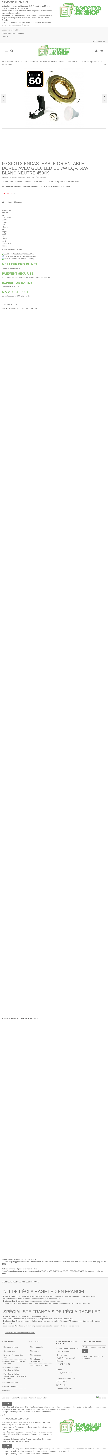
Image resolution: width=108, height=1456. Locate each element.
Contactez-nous (9, 1351)
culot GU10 (6, 243)
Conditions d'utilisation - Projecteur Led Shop (12, 1369)
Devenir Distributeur (10, 1387)
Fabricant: (5, 177)
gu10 (4, 234)
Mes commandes (36, 1347)
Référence (21, 177)
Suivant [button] (104, 98)
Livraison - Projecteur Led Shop (13, 1356)
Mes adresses (35, 1355)
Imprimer (8, 202)
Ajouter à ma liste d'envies (12, 249)
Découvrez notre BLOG (11, 30)
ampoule (5, 232)
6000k (4, 220)
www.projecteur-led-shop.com (20, 1333)
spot (3, 225)
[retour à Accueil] (3, 61)
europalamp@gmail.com (66, 1388)
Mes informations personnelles (36, 1360)
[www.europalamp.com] (54, 51)
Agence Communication (38, 1398)
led (3, 215)
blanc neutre (6, 217)
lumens (5, 246)
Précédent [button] (3, 98)
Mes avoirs (34, 1351)
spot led (5, 213)
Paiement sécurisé (10, 1383)
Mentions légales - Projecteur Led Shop (14, 1362)
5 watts (5, 239)
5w (3, 236)
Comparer (20, 202)
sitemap (6, 1390)
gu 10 (4, 241)
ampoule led (6, 210)
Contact (5, 37)
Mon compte (34, 1342)
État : (37, 177)
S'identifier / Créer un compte (13, 33)
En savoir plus (10, 305)
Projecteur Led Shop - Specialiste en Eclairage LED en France (14, 1376)
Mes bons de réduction (39, 1365)
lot (3, 229)
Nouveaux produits (10, 1347)
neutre (4, 222)
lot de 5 (5, 227)
